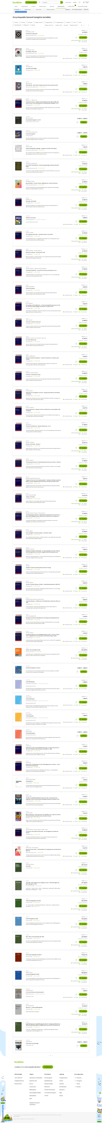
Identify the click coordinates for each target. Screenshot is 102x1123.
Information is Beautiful (31, 33)
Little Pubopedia (30, 716)
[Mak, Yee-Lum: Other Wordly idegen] (18, 86)
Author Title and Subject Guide (33, 650)
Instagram (79, 1080)
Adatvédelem (32, 1095)
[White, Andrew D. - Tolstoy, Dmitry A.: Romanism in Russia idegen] (18, 253)
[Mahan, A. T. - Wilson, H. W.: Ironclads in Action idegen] (18, 103)
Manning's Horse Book (31, 201)
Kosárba (84, 37)
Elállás (61, 1095)
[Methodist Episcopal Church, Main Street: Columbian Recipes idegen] (18, 602)
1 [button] (86, 25)
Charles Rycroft (29, 990)
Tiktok (78, 1083)
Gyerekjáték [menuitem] (72, 6)
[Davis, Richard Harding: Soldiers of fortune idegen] (18, 497)
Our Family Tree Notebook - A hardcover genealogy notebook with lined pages (42, 166)
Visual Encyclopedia (30, 134)
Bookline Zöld (33, 1080)
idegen (27, 30)
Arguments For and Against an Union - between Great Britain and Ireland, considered (43, 393)
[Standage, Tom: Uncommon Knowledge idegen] (18, 70)
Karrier (31, 1083)
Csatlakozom (48, 1067)
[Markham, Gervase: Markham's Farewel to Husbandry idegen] (18, 552)
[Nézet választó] (81, 25)
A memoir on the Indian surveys (33, 374)
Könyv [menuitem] (16, 6)
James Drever (29, 1041)
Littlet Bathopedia (30, 699)
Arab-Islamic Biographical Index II (34, 954)
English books (28, 9)
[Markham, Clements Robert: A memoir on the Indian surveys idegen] (18, 375)
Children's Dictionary (31, 217)
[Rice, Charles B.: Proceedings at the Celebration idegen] (18, 306)
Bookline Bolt (18, 1083)
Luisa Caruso (34, 132)
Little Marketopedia (30, 733)
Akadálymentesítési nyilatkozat (34, 1103)
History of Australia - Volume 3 (33, 444)
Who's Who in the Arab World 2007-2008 (35, 936)
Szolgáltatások (63, 1078)
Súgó (60, 1092)
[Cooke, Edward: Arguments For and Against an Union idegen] (18, 394)
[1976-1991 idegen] (18, 885)
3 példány (83, 122)
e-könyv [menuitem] (33, 6)
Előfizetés (86, 9)
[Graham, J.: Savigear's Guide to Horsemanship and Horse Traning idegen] (18, 569)
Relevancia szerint (74, 25)
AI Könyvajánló (32, 2)
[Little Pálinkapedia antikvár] (18, 684)
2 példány (83, 735)
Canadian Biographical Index (32, 974)
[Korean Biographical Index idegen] (18, 921)
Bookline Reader (48, 1083)
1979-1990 (28, 866)
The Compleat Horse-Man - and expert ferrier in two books (39, 234)
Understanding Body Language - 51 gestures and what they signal (41, 148)
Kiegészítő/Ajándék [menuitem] (82, 6)
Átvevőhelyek (62, 1086)
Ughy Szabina (29, 731)
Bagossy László (29, 118)
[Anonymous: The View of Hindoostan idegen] (18, 427)
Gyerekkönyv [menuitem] (24, 6)
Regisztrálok (68, 2)
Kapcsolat (62, 1089)
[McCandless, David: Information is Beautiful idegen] (18, 34)
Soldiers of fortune (30, 497)
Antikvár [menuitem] (52, 6)
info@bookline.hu (19, 1080)
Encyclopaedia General (21, 12)
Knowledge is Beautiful (31, 51)
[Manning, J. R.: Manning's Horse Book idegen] (18, 202)
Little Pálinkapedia (30, 681)
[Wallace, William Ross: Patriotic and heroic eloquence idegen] (18, 359)
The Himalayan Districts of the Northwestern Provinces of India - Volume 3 (43, 462)
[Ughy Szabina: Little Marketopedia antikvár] (18, 734)
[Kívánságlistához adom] (76, 37)
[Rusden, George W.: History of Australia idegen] (18, 445)
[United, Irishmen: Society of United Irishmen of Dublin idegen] (18, 585)
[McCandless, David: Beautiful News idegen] (18, 184)
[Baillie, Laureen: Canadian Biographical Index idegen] (18, 975)
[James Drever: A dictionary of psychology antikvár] (18, 1045)
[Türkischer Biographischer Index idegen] (18, 903)
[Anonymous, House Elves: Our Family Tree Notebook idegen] (18, 166)
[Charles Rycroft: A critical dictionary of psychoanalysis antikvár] (18, 994)
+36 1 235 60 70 (18, 1078)
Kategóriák (16, 9)
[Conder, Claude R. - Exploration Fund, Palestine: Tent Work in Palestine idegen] (18, 271)
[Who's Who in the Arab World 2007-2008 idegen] (18, 939)
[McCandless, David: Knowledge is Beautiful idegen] (18, 52)
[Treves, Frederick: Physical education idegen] (18, 410)
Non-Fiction (38, 9)
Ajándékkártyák (48, 1080)
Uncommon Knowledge (31, 68)
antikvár (28, 116)
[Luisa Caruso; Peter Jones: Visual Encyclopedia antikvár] (18, 134)
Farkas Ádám (29, 697)
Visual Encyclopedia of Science (33, 667)
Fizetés (61, 1080)
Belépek (74, 2)
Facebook (78, 1078)
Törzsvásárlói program (77, 9)
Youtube (78, 1086)
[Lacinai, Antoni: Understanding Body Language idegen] (18, 148)
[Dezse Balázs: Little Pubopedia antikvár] (18, 717)
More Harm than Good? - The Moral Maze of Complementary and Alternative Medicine (43, 850)
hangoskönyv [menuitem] (42, 6)
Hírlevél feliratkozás (49, 1089)
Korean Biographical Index (32, 918)
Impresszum (32, 1086)
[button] (52, 1055)
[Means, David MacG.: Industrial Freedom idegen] (18, 289)
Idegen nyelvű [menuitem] (61, 6)
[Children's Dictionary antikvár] (18, 220)
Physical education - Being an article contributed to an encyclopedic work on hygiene (43, 410)
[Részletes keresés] (39, 2)
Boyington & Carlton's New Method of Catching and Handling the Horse (42, 618)
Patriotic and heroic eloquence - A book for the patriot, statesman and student (42, 358)
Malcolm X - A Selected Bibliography (34, 1007)
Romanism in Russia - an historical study (35, 252)
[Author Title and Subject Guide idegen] (18, 652)
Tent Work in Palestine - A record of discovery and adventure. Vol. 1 (41, 270)
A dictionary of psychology (32, 1043)
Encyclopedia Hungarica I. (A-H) (33, 120)
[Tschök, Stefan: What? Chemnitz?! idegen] (18, 816)
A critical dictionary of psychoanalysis (35, 992)
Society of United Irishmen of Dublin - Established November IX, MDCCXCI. (43, 584)
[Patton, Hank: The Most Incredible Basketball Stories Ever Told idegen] (18, 799)
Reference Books (50, 9)
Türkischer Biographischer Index (33, 900)
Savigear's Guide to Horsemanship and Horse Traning (38, 567)
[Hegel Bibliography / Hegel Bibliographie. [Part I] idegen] (18, 1026)
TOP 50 (46, 1095)
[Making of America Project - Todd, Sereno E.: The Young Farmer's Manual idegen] (18, 515)
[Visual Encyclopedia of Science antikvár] (18, 669)
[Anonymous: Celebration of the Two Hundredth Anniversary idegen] (18, 749)
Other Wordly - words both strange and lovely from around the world (42, 85)
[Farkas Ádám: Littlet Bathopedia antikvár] (18, 700)
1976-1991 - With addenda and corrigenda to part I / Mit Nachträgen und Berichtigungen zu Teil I (42, 883)
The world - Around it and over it (33, 322)
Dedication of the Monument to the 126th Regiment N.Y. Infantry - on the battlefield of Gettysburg (43, 765)
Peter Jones (28, 132)
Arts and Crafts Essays (31, 339)
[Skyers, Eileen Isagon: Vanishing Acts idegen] (18, 782)
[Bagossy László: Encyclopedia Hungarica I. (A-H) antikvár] (18, 120)
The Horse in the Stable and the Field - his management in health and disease (42, 832)
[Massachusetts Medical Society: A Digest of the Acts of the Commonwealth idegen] (18, 482)
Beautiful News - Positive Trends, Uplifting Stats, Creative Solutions (42, 183)
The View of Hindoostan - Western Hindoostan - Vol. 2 (38, 426)
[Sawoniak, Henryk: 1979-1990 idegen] (18, 867)
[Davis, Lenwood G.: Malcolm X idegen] (18, 1009)
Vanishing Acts (29, 781)
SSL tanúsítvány (17, 1116)
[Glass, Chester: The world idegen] (18, 323)
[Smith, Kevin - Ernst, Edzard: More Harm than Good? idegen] (18, 851)
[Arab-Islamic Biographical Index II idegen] (18, 957)
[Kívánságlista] (79, 2)
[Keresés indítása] (61, 2)
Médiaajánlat (32, 1089)
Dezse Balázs (29, 714)
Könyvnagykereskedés (35, 1092)
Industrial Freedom (30, 288)
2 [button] (88, 25)
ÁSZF (30, 1098)
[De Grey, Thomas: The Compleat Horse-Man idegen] (18, 235)
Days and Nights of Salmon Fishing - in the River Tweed (39, 533)
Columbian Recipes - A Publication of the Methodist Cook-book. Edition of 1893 (43, 601)
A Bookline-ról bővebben (35, 1078)
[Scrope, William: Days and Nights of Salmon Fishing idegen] (18, 534)
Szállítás (61, 1083)
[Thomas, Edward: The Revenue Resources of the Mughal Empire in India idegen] (18, 636)
